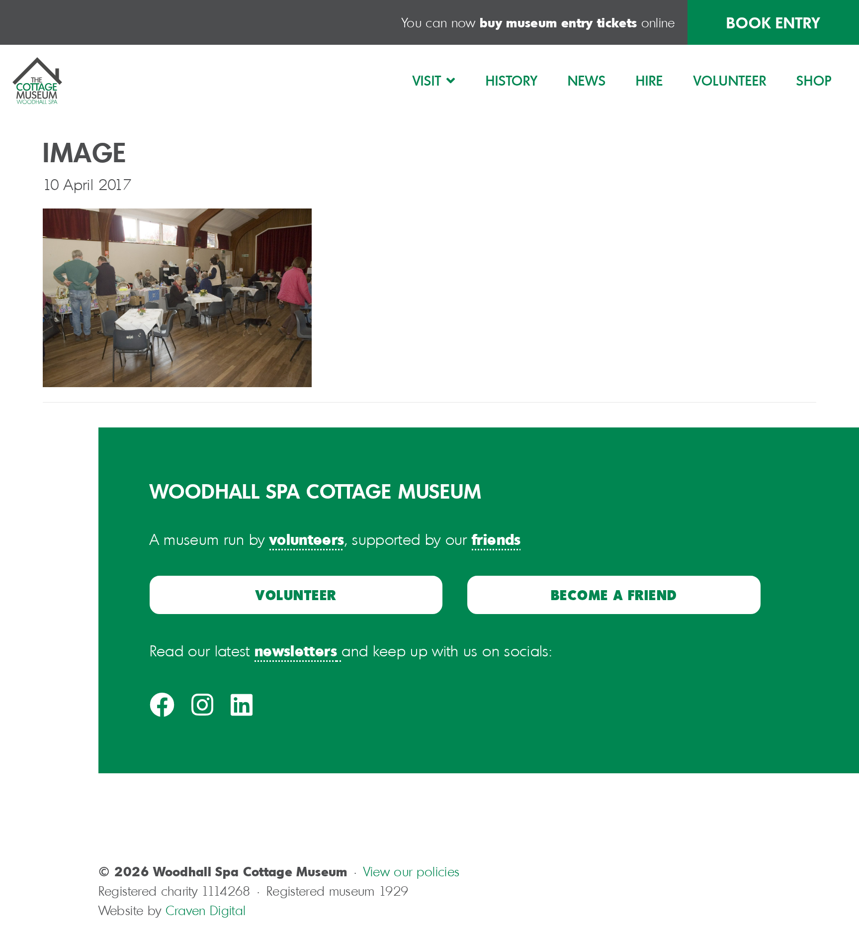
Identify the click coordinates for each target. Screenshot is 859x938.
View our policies (411, 871)
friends (496, 538)
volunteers (306, 538)
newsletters (296, 650)
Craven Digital (206, 910)
